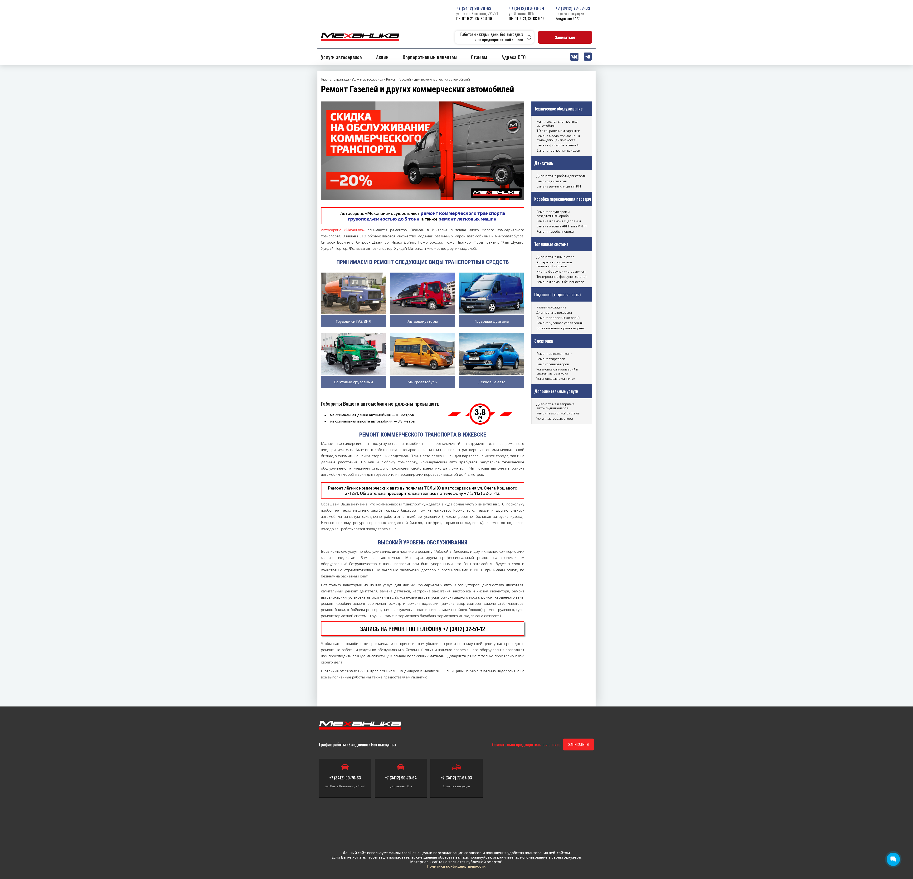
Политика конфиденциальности (456, 866)
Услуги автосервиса (341, 57)
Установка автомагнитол (556, 378)
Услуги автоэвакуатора (554, 418)
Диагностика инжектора (555, 257)
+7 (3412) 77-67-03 (572, 8)
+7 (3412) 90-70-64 (526, 8)
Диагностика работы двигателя (561, 176)
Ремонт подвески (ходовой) (558, 318)
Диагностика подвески (554, 312)
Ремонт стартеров (550, 359)
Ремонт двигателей (551, 181)
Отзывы (479, 57)
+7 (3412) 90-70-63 (473, 8)
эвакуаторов (468, 584)
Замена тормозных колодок (558, 150)
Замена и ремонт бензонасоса (560, 282)
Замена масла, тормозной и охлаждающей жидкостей (558, 138)
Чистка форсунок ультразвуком (561, 271)
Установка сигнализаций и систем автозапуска (557, 371)
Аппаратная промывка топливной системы (554, 264)
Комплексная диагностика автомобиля (557, 123)
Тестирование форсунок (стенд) (561, 276)
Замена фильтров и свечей (557, 145)
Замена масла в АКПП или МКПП (561, 226)
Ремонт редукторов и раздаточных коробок (553, 214)
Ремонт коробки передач (555, 231)
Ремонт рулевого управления (559, 323)
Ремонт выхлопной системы (558, 413)
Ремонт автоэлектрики (554, 353)
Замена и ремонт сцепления (558, 221)
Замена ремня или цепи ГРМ (558, 186)
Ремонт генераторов (552, 364)
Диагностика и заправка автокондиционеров (555, 406)
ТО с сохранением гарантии (558, 131)
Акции (382, 57)
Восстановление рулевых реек (560, 328)
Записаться (565, 37)
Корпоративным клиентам (430, 57)
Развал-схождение (551, 307)
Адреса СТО (513, 57)
